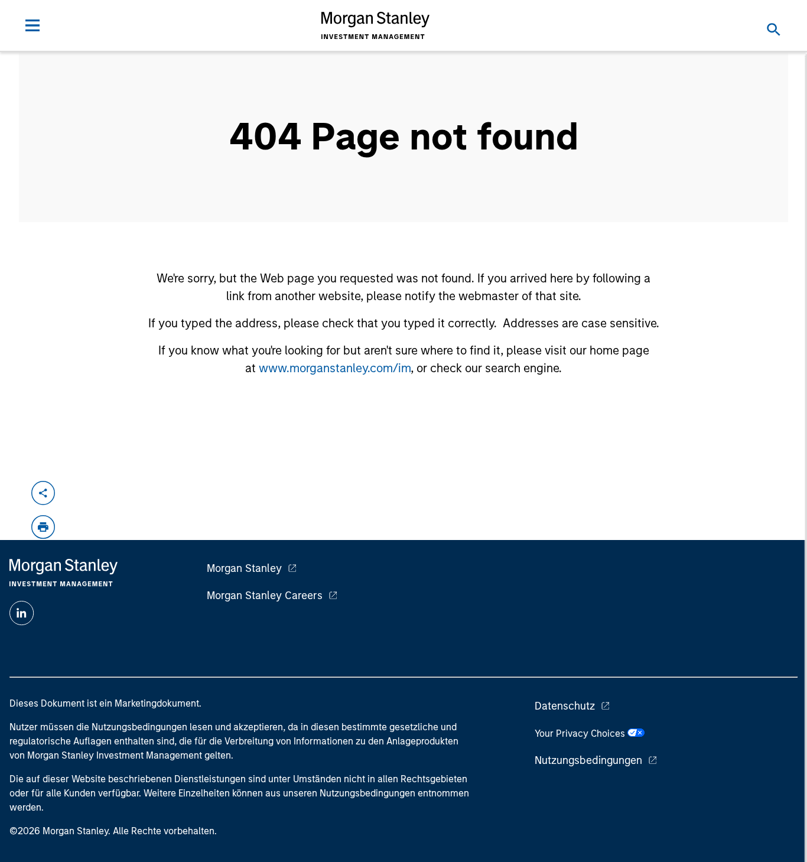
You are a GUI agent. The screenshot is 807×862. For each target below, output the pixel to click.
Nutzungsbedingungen (588, 760)
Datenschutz (565, 706)
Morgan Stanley (244, 568)
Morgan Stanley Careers (265, 595)
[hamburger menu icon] (32, 25)
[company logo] (375, 25)
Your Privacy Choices (581, 733)
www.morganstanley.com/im (335, 368)
